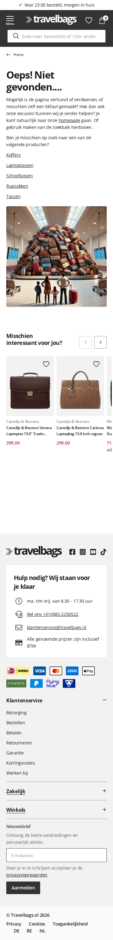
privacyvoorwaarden (26, 875)
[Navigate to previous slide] (85, 342)
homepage (69, 120)
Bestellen (15, 723)
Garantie (15, 753)
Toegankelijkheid (70, 924)
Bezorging (16, 713)
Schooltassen (19, 176)
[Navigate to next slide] (100, 342)
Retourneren (19, 743)
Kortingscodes (20, 763)
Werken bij (17, 773)
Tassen (13, 196)
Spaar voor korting (59, 5)
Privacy (13, 924)
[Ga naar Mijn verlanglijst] (88, 20)
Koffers (13, 155)
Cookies (37, 924)
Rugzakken (17, 186)
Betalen (14, 733)
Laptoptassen (20, 165)
